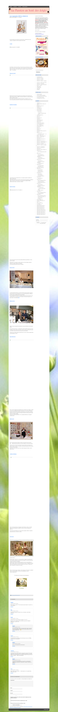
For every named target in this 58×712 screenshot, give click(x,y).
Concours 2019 (40, 169)
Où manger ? (39, 198)
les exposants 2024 (40, 193)
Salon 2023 (38, 183)
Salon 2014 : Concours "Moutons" (41, 149)
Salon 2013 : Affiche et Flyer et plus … (42, 82)
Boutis (38, 104)
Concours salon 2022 (40, 181)
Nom (11, 687)
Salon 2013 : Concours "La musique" (41, 144)
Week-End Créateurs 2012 (40, 208)
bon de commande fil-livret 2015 (42, 151)
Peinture (38, 129)
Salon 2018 (38, 164)
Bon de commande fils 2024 (41, 192)
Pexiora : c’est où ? (39, 85)
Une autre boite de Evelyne (40, 97)
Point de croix (39, 132)
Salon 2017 (38, 159)
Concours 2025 (40, 197)
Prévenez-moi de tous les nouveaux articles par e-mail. (17, 703)
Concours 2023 (40, 184)
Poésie (38, 131)
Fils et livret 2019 (40, 171)
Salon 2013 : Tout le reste (40, 147)
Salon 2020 (18, 595)
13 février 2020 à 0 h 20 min (14, 603)
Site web (11, 693)
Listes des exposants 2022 (41, 182)
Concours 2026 (39, 110)
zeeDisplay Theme (46, 709)
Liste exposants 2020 (14, 595)
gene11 (16, 17)
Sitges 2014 (38, 88)
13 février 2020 (12, 17)
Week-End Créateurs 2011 (40, 207)
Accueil (11, 6)
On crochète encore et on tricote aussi (42, 96)
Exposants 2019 (40, 170)
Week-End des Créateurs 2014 (41, 210)
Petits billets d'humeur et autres (41, 130)
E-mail (11, 690)
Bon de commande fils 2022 (41, 180)
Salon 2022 (38, 179)
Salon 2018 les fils (40, 166)
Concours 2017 (40, 160)
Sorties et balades (39, 199)
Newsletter (38, 89)
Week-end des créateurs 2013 (40, 209)
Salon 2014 (38, 148)
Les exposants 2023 (40, 187)
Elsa (11, 609)
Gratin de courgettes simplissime (41, 95)
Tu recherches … (39, 203)
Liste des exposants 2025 (40, 123)
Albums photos (39, 86)
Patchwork (38, 128)
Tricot (37, 201)
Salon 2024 (38, 191)
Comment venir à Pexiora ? (41, 196)
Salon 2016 (38, 153)
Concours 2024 (39, 109)
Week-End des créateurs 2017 (40, 213)
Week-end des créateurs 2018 (40, 214)
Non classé (38, 126)
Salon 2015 (38, 150)
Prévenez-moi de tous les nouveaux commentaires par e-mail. (18, 700)
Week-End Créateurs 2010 (40, 206)
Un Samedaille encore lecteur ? (41, 98)
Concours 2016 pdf (40, 154)
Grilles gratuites (24, 6)
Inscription (15, 6)
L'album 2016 (39, 157)
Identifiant (37, 219)
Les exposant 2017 (40, 163)
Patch (37, 127)
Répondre (12, 606)
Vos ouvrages (38, 204)
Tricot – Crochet (39, 202)
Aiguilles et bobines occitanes (40, 103)
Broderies (38, 106)
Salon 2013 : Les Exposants (40, 83)
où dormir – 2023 (40, 190)
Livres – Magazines (39, 124)
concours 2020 (39, 108)
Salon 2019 (38, 168)
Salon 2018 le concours (40, 167)
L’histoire (19, 6)
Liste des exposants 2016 (41, 158)
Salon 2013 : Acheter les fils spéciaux (42, 84)
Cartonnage (38, 107)
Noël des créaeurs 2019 (40, 125)
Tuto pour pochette (39, 94)
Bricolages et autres (39, 105)
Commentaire (12, 680)
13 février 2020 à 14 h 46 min (16, 643)
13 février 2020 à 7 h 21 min (14, 618)
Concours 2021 (40, 178)
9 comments (20, 17)
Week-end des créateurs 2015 (40, 211)
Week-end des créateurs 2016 (40, 212)
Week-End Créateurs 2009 (40, 205)
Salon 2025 (38, 194)
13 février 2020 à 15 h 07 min (14, 651)
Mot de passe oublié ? (42, 223)
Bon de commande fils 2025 (41, 195)
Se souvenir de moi (43, 222)
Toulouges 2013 (39, 87)
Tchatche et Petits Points (40, 200)
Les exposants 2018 (40, 165)
